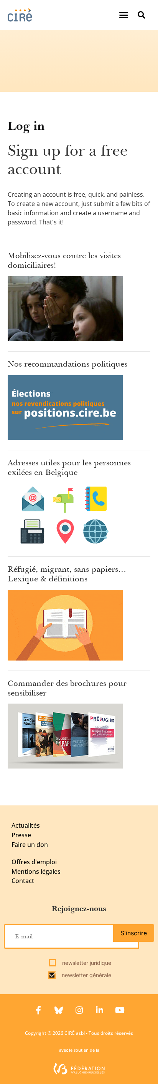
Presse (21, 835)
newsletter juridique (86, 962)
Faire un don (30, 844)
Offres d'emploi (34, 862)
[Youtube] (119, 1010)
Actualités (26, 825)
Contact (23, 880)
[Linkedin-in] (99, 1010)
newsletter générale (85, 975)
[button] (124, 15)
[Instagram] (79, 1010)
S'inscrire (133, 933)
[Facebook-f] (38, 1010)
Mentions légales (36, 871)
